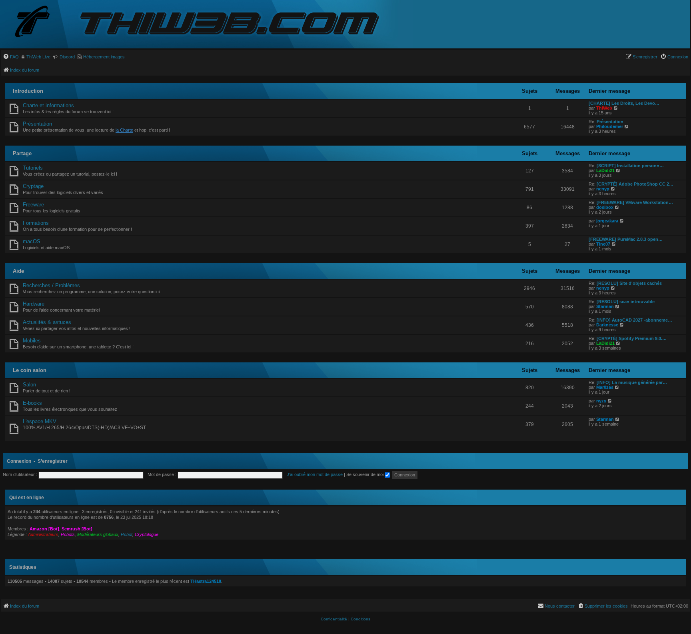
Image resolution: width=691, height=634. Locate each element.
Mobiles (32, 341)
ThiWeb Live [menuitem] (38, 56)
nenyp (602, 188)
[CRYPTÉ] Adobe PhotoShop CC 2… (635, 184)
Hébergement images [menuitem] (104, 56)
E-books (32, 403)
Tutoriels (33, 168)
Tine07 (603, 244)
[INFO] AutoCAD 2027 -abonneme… (634, 320)
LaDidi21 (605, 170)
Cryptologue (146, 534)
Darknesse (607, 324)
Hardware (33, 304)
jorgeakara (607, 220)
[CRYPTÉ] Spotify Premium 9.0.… (632, 338)
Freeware (33, 205)
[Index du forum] (38, 22)
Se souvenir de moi (365, 474)
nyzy (601, 400)
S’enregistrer (53, 461)
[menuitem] (11, 57)
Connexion (19, 461)
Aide (18, 271)
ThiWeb (604, 108)
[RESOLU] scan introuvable (626, 301)
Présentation (37, 124)
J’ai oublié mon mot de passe (315, 474)
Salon (29, 385)
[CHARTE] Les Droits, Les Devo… (624, 103)
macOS (31, 241)
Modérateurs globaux (97, 534)
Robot (126, 534)
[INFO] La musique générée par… (632, 382)
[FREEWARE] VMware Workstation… (635, 202)
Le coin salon (29, 370)
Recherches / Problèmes (51, 285)
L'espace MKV (39, 421)
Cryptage (33, 186)
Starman (605, 306)
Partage (22, 153)
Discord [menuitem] (67, 56)
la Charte (124, 130)
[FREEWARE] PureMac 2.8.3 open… (626, 239)
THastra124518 (205, 581)
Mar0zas (604, 387)
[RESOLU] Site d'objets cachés (629, 283)
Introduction (28, 91)
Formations (36, 223)
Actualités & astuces (47, 322)
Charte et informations (48, 105)
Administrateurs (43, 534)
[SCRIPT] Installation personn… (630, 165)
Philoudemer (609, 126)
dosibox (604, 207)
